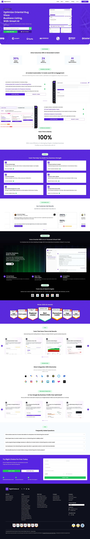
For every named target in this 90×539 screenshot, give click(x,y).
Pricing (72, 1)
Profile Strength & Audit (25, 514)
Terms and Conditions (72, 497)
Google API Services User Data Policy (49, 533)
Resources (70, 500)
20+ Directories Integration (26, 515)
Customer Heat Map (25, 511)
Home (58, 1)
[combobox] (77, 1)
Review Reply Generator (41, 495)
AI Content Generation (25, 497)
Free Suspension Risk (40, 501)
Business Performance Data (26, 517)
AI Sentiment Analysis (25, 512)
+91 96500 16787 (73, 510)
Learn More (9, 263)
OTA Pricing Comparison (25, 507)
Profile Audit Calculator (41, 500)
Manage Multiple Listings (25, 508)
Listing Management (9, 495)
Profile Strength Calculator (42, 498)
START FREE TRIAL (15, 94)
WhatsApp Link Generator (41, 504)
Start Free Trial (10, 31)
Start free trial (30, 471)
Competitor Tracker (24, 504)
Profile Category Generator (42, 497)
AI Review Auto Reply (25, 501)
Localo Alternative (56, 495)
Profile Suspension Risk (25, 500)
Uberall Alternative (56, 498)
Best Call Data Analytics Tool (26, 518)
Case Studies (71, 498)
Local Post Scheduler (25, 510)
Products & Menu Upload (25, 505)
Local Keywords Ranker (25, 495)
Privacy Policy (71, 495)
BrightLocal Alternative (57, 500)
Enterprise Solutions (9, 498)
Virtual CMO (23, 519)
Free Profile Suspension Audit (42, 505)
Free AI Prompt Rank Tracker (42, 507)
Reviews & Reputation (9, 497)
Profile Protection (24, 498)
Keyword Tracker (9, 500)
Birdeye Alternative (56, 497)
